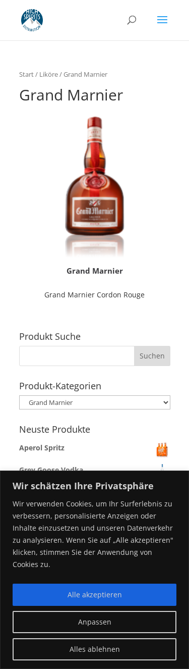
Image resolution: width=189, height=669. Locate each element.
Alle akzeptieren (95, 594)
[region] (94, 570)
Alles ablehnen (95, 649)
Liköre (48, 74)
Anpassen (94, 622)
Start (26, 74)
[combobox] (94, 356)
